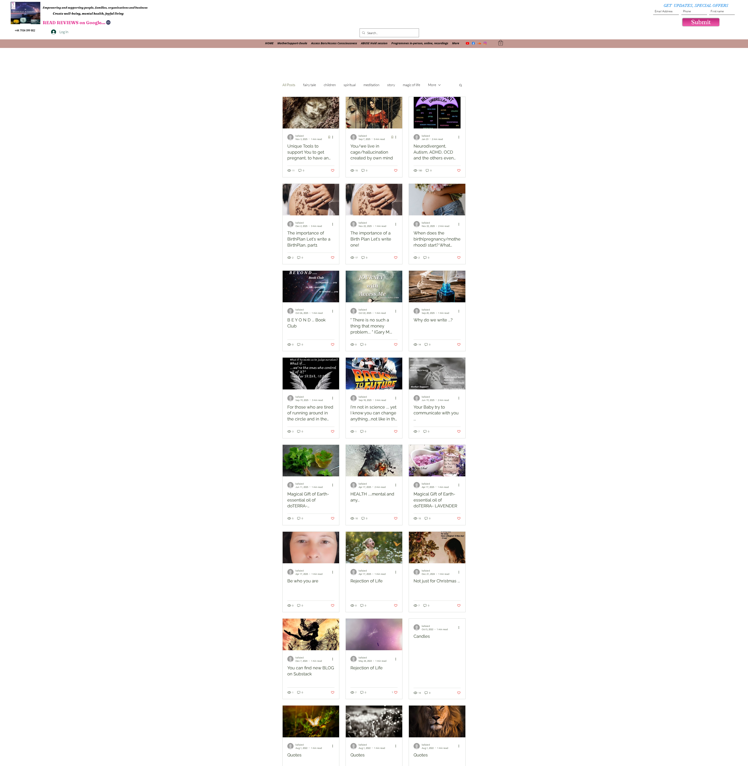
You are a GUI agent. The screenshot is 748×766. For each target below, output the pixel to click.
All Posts (288, 85)
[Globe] (108, 22)
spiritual (350, 85)
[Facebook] (473, 43)
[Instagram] (485, 43)
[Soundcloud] (479, 43)
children (330, 85)
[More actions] (334, 137)
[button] (500, 43)
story (391, 85)
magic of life (411, 85)
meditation (371, 85)
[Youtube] (467, 43)
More (432, 85)
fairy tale (309, 85)
